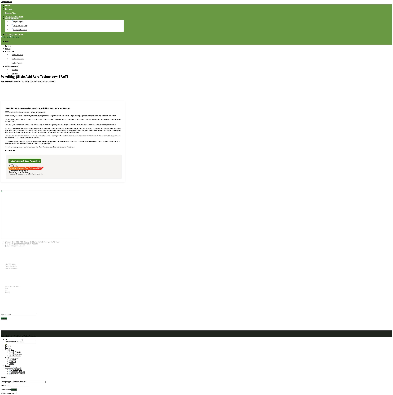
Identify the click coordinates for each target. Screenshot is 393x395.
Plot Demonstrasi (11, 66)
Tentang (8, 49)
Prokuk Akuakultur (11, 266)
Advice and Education (12, 286)
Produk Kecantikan (11, 268)
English (20, 22)
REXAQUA (15, 74)
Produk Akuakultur (18, 59)
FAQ (8, 5)
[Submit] (6, 344)
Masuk (14, 389)
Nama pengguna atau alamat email (13, 382)
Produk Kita (9, 51)
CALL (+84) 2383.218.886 (14, 17)
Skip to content (6, 2)
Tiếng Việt (23, 26)
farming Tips (11, 13)
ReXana (11, 364)
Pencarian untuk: (10, 342)
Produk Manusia (17, 63)
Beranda (8, 46)
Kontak (7, 292)
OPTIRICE (15, 70)
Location (9, 9)
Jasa (6, 288)
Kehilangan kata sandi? (9, 393)
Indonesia (8, 18)
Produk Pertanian (17, 55)
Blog (6, 290)
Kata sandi (5, 386)
